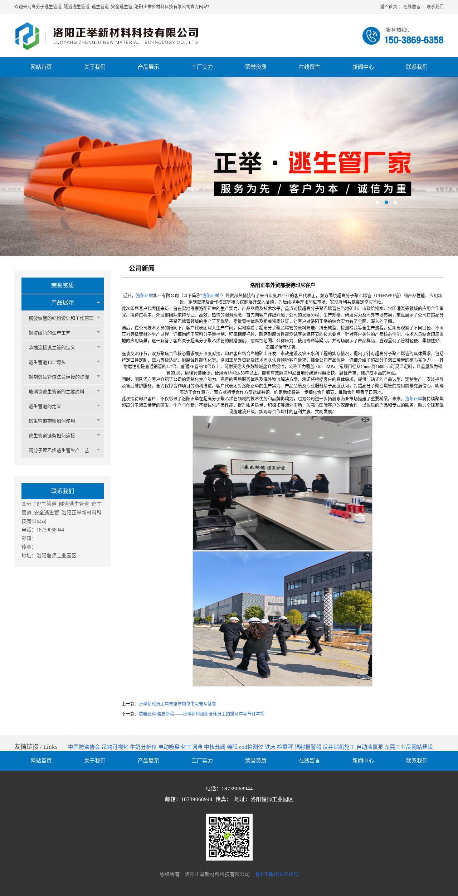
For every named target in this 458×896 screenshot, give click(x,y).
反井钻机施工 (339, 747)
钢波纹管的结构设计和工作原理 (61, 318)
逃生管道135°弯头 (47, 362)
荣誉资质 (62, 286)
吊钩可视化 (116, 747)
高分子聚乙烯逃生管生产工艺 (59, 450)
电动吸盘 (169, 747)
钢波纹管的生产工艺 (49, 333)
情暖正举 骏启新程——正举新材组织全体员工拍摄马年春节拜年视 (201, 714)
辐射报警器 (308, 747)
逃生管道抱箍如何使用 (52, 421)
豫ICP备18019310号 (276, 874)
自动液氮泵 (370, 747)
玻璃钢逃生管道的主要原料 (56, 391)
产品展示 (62, 302)
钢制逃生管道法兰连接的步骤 (59, 377)
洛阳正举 (144, 295)
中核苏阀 (215, 747)
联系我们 (435, 6)
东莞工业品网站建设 (409, 747)
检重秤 (285, 747)
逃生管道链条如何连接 (52, 435)
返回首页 (388, 6)
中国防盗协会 (85, 747)
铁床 (271, 747)
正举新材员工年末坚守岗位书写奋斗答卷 (177, 704)
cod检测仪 (252, 747)
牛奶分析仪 (144, 747)
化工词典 (192, 747)
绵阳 (233, 747)
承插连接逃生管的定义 (52, 347)
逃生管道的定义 (45, 406)
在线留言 (411, 6)
